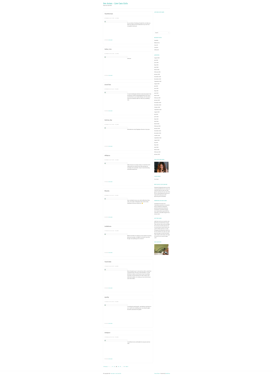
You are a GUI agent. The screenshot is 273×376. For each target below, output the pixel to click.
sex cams (162, 190)
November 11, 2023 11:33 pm (109, 53)
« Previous (105, 366)
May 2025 (156, 90)
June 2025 (156, 88)
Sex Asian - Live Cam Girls (116, 373)
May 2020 (156, 145)
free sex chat (159, 222)
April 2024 (156, 121)
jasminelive (159, 188)
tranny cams (165, 234)
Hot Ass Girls (157, 214)
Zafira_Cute (108, 49)
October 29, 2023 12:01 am (109, 230)
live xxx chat (157, 193)
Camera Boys (159, 211)
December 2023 (157, 130)
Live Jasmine (162, 209)
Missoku (107, 191)
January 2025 (157, 100)
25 (120, 366)
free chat (158, 190)
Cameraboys (157, 205)
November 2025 (157, 79)
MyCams (166, 208)
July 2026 (156, 60)
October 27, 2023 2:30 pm (109, 266)
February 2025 (157, 97)
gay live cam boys (158, 191)
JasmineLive (161, 208)
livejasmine (161, 187)
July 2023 (156, 142)
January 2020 (157, 154)
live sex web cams (162, 225)
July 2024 (156, 114)
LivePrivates (159, 194)
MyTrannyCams (157, 196)
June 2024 (156, 116)
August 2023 (156, 140)
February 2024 (157, 126)
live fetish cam (159, 228)
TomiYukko (108, 262)
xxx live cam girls (166, 224)
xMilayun (107, 155)
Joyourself (164, 194)
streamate (156, 203)
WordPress (167, 373)
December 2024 (157, 102)
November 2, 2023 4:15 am (109, 195)
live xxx (155, 225)
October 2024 (157, 107)
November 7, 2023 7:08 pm (109, 124)
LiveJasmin (159, 206)
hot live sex (164, 222)
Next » (127, 366)
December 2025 (157, 76)
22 (114, 366)
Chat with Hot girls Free (164, 212)
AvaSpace (107, 332)
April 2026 (156, 67)
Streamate (163, 196)
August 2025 (156, 83)
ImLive (155, 206)
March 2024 (156, 123)
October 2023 (157, 135)
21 (112, 366)
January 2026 (157, 74)
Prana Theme (157, 373)
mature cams (159, 234)
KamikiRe (156, 40)
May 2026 (156, 65)
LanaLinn (156, 47)
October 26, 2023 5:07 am (109, 337)
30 (124, 366)
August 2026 (156, 57)
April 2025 (156, 93)
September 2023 (157, 137)
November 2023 (157, 133)
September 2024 (157, 109)
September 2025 (157, 81)
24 (118, 366)
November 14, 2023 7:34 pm (109, 18)
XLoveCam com (162, 203)
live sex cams (165, 188)
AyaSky (107, 297)
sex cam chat (157, 227)
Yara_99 (156, 45)
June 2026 (156, 62)
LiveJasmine (164, 206)
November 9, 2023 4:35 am (109, 89)
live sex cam (163, 221)
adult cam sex (157, 221)
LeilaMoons (108, 226)
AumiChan (108, 84)
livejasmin (156, 187)
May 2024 (156, 119)
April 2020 (156, 147)
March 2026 (156, 69)
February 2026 (157, 72)
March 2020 (156, 149)
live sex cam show (166, 191)
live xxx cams (165, 228)
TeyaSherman (109, 14)
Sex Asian (110, 75)
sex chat (166, 190)
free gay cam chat (158, 230)
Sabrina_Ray (108, 120)
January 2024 (157, 128)
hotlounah (156, 49)
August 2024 (156, 112)
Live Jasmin (167, 205)
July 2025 (156, 86)
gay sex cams (161, 233)
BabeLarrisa (157, 42)
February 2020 (157, 152)
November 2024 (157, 105)
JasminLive (162, 205)
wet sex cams (165, 230)
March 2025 (156, 95)
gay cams (156, 233)
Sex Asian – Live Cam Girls (115, 3)
